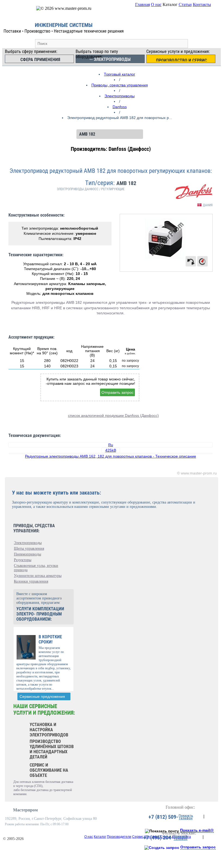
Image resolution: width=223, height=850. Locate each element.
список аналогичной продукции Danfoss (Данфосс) (113, 415)
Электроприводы (119, 96)
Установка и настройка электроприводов (49, 730)
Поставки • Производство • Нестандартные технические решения (64, 31)
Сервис (138, 837)
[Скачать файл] (110, 453)
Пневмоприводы (27, 554)
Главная (142, 4)
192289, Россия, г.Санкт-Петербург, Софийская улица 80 (51, 819)
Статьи (185, 4)
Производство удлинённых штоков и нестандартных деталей (52, 749)
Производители (119, 837)
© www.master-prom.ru (197, 473)
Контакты (202, 4)
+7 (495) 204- (158, 837)
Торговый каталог (119, 74)
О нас (156, 4)
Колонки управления (31, 581)
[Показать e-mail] (162, 831)
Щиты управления (29, 548)
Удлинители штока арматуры (37, 576)
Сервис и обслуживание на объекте (49, 770)
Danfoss (120, 107)
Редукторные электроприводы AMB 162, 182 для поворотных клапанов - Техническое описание (110, 456)
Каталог (100, 837)
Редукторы (22, 560)
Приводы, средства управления (119, 85)
